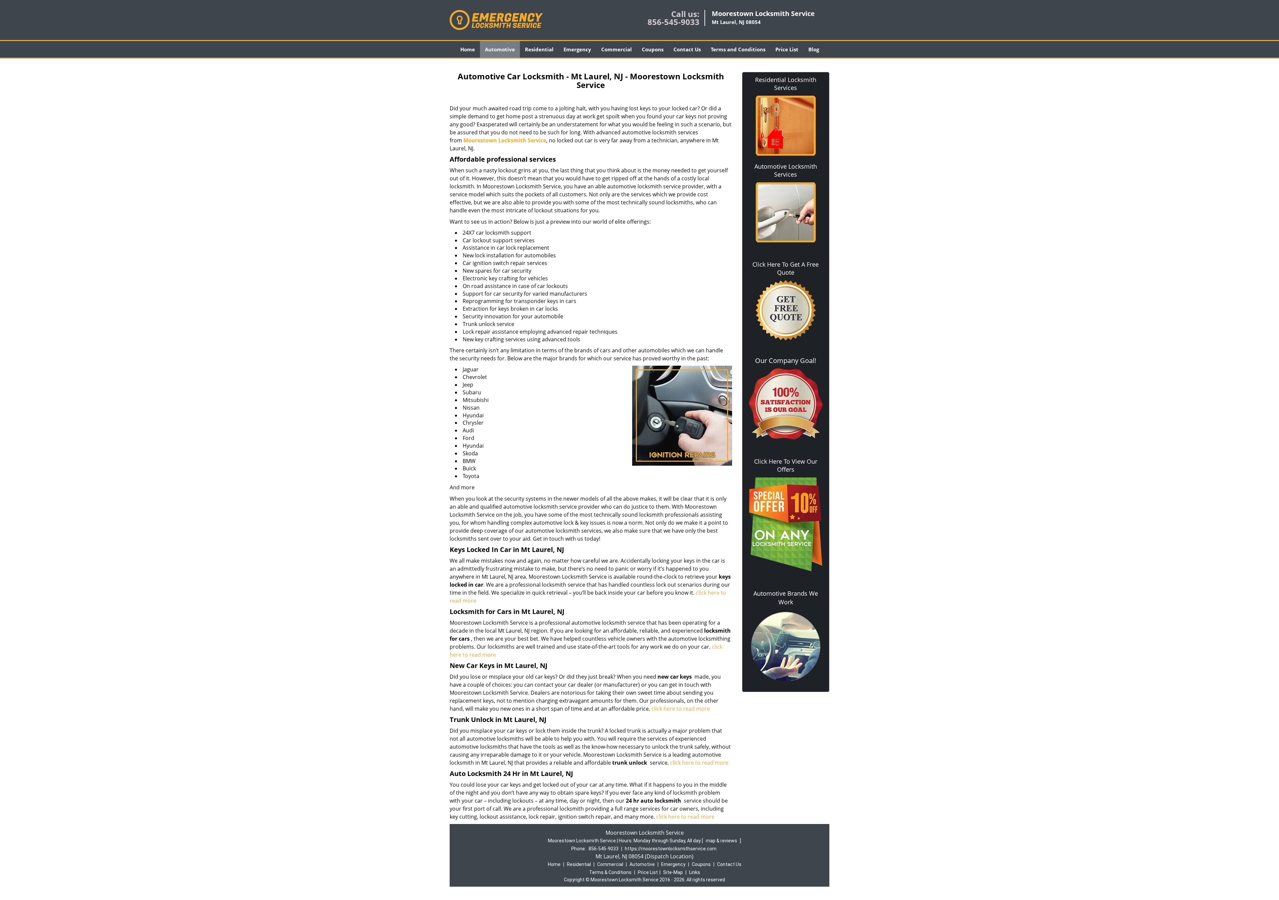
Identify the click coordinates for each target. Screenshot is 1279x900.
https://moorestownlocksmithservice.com (670, 848)
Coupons (652, 49)
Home (467, 49)
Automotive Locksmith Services (785, 170)
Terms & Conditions (610, 872)
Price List (786, 49)
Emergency (577, 49)
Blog (813, 49)
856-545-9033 (673, 21)
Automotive (500, 49)
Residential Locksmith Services (785, 84)
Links (694, 872)
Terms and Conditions (738, 49)
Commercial (616, 49)
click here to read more (680, 708)
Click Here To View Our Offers (785, 465)
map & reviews (722, 840)
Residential (539, 49)
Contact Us (687, 49)
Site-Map (673, 872)
